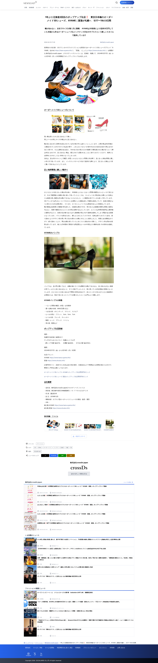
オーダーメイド (47, 447)
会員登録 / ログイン (127, 2)
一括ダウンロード (80, 436)
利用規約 (77, 647)
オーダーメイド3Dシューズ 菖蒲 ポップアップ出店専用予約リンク (66, 376)
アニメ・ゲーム (54, 7)
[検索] (116, 2)
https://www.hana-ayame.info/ (60, 357)
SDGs (39, 447)
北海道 (62, 447)
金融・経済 (125, 7)
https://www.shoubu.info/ (97, 50)
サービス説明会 (49, 647)
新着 (26, 7)
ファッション (100, 7)
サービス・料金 (37, 647)
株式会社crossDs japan (107, 42)
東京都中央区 (37, 451)
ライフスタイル (116, 7)
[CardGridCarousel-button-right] (114, 425)
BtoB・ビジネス (65, 7)
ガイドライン (103, 647)
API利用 (112, 647)
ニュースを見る (127, 482)
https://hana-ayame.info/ (63, 50)
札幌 (67, 447)
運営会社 (27, 647)
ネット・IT (91, 7)
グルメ (84, 7)
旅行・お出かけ (76, 7)
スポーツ (45, 7)
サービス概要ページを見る (144, 659)
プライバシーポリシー (89, 647)
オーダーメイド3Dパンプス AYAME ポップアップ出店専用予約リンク (67, 372)
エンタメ (38, 7)
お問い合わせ (121, 647)
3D (35, 447)
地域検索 (31, 7)
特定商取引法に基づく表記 (64, 647)
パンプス (56, 447)
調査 (132, 7)
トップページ (29, 642)
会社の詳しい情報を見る (79, 474)
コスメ (108, 7)
